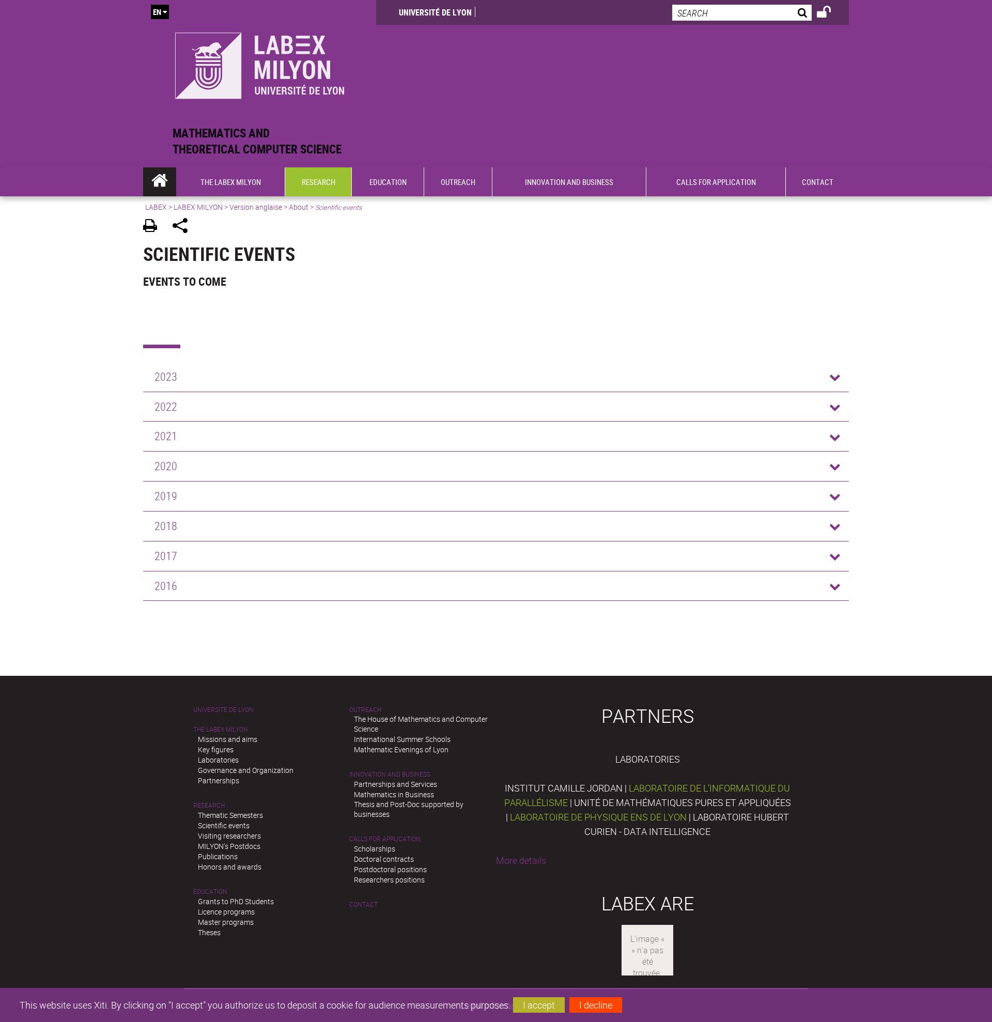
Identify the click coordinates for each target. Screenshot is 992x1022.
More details (521, 860)
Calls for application (385, 838)
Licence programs (226, 912)
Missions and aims (227, 739)
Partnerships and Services (395, 784)
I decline (595, 1005)
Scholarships (374, 849)
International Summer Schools (402, 739)
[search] (742, 13)
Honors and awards (229, 867)
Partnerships (218, 780)
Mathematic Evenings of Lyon (401, 749)
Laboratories (218, 760)
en (157, 12)
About (298, 207)
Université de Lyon (435, 12)
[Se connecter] (830, 13)
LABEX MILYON (198, 207)
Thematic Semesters (230, 815)
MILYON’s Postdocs (229, 846)
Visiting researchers (229, 836)
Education (210, 891)
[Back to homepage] (259, 63)
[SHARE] (184, 227)
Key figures (216, 749)
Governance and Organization (245, 770)
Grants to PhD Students (236, 901)
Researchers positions (389, 880)
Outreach (365, 709)
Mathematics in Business (394, 794)
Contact (363, 904)
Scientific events (224, 825)
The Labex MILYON (220, 729)
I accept (539, 1005)
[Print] (153, 227)
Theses (209, 932)
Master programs (226, 922)
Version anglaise (255, 207)
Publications (218, 856)
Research (209, 805)
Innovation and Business (389, 774)
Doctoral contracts (384, 859)
